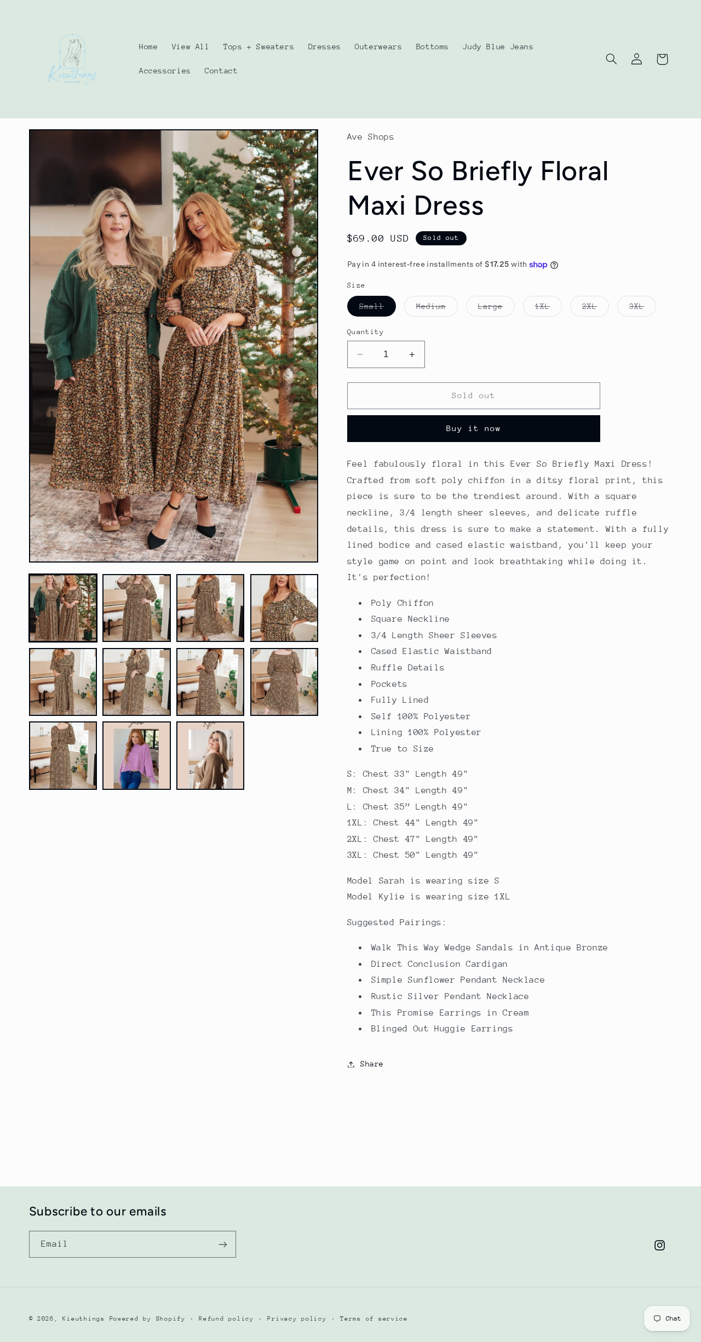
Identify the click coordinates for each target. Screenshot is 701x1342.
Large (496, 309)
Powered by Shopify (148, 1318)
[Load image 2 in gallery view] (136, 608)
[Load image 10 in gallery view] (136, 755)
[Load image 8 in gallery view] (284, 682)
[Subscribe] (222, 1244)
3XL (642, 309)
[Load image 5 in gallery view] (63, 682)
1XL (548, 309)
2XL (595, 309)
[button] (611, 59)
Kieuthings (83, 1318)
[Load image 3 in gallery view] (210, 608)
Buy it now (474, 428)
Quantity (365, 332)
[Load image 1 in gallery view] (63, 608)
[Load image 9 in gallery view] (63, 755)
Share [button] (372, 1063)
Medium (437, 309)
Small (377, 309)
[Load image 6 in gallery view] (136, 682)
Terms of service (374, 1318)
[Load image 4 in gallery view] (284, 608)
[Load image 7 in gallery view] (210, 682)
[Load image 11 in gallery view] (210, 755)
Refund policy (226, 1318)
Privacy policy (296, 1318)
